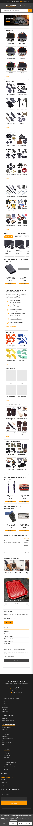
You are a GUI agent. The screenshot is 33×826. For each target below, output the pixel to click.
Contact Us (7, 755)
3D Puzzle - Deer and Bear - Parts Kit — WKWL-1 (24, 496)
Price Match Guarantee (9, 638)
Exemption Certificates (10, 767)
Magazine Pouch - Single (27, 554)
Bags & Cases (5, 729)
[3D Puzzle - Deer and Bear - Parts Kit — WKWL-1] (24, 487)
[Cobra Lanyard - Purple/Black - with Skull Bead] (11, 487)
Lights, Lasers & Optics (7, 738)
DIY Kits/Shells (11, 368)
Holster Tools (11, 183)
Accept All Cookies (24, 823)
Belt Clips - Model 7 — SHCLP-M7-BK (11, 278)
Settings (4, 823)
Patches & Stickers (6, 742)
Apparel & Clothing (6, 727)
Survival (3, 744)
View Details (10, 283)
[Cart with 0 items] (30, 5)
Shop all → (8, 76)
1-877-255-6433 (9, 619)
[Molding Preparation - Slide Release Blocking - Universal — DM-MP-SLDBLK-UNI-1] (24, 269)
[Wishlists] (25, 5)
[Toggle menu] (2, 5)
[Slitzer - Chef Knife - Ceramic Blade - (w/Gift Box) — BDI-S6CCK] (24, 516)
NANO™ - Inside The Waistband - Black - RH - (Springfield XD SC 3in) (10, 525)
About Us (6, 760)
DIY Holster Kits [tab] (8, 236)
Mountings (10, 81)
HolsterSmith (16, 681)
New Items (6, 631)
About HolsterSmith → (11, 326)
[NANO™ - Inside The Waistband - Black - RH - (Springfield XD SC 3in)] (11, 516)
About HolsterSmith (8, 641)
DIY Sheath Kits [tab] (18, 236)
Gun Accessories (5, 731)
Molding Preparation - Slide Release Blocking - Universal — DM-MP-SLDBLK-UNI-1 (24, 278)
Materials (9, 30)
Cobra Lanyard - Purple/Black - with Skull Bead (10, 496)
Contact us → (8, 622)
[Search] (30, 10)
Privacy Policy (7, 643)
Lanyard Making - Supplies (8, 720)
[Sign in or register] (21, 5)
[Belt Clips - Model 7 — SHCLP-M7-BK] (11, 269)
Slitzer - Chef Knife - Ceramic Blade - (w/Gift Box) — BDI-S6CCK (24, 525)
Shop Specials (7, 633)
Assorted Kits (5, 718)
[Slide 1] (16, 20)
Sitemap (6, 769)
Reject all (13, 823)
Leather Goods (5, 736)
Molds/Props (10, 332)
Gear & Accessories (13, 441)
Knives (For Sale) (6, 734)
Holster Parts (11, 132)
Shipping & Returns (8, 636)
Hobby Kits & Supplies (13, 405)
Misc (3, 740)
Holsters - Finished (6, 732)
